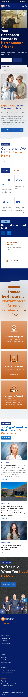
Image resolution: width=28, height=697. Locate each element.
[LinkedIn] (5, 623)
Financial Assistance (6, 633)
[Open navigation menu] (23, 6)
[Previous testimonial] (3, 233)
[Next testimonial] (9, 233)
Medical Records (5, 638)
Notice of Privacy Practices (8, 670)
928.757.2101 (6, 1)
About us (3, 652)
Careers (3, 654)
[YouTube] (8, 623)
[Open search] (26, 6)
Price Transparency (6, 643)
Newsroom (4, 667)
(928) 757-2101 (7, 681)
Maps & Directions (6, 662)
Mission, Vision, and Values (8, 665)
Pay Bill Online (4, 640)
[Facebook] (2, 623)
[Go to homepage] (7, 619)
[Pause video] (23, 14)
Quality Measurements (7, 672)
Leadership (4, 659)
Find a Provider (5, 635)
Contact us (4, 657)
